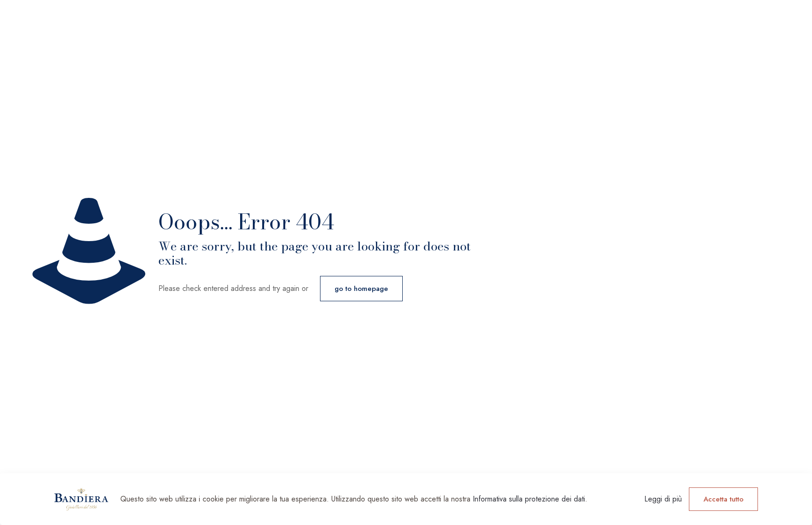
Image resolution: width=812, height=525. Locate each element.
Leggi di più (663, 499)
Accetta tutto (723, 499)
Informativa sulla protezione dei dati (529, 499)
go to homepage (361, 288)
